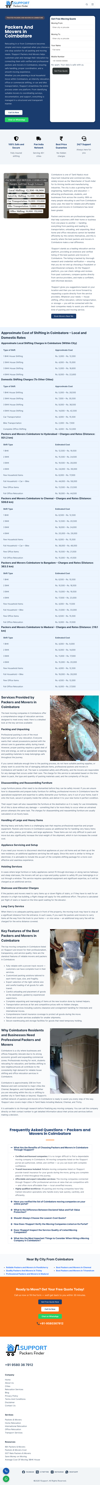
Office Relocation (13, 1429)
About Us (9, 1383)
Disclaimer (10, 1402)
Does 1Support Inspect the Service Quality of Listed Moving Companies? (45, 1231)
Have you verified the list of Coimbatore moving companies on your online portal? (49, 1202)
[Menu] (92, 4)
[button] (50, 1149)
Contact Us (10, 1405)
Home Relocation (13, 1423)
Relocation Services (14, 1389)
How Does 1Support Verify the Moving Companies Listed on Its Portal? (51, 1224)
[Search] (87, 4)
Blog (7, 1392)
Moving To (55, 34)
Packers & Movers (13, 1419)
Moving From (57, 23)
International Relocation (16, 1426)
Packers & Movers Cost (16, 1450)
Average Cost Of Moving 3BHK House (22, 1459)
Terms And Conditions (15, 1399)
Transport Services (13, 1432)
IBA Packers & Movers (15, 1447)
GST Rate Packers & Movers (18, 1453)
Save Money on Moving (16, 1456)
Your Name (56, 45)
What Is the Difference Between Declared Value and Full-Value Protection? (47, 1211)
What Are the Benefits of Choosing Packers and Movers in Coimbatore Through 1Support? (51, 1148)
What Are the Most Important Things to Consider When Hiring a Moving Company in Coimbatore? (51, 1239)
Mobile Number (58, 56)
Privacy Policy (11, 1396)
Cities (7, 1386)
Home (7, 1379)
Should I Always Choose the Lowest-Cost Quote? (40, 1218)
